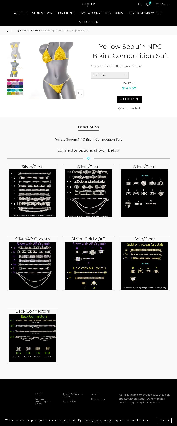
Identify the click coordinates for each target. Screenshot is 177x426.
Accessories (88, 21)
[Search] (140, 4)
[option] (15, 51)
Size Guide (69, 401)
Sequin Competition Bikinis (53, 13)
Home (23, 30)
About (95, 394)
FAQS (38, 394)
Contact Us (98, 399)
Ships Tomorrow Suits (145, 13)
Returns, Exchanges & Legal (43, 402)
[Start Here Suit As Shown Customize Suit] (110, 75)
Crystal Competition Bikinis (101, 13)
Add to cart (129, 99)
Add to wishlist (131, 108)
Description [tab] (88, 127)
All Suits (21, 13)
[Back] (9, 30)
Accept (164, 420)
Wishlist (150, 3)
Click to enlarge (80, 93)
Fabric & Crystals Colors (73, 395)
